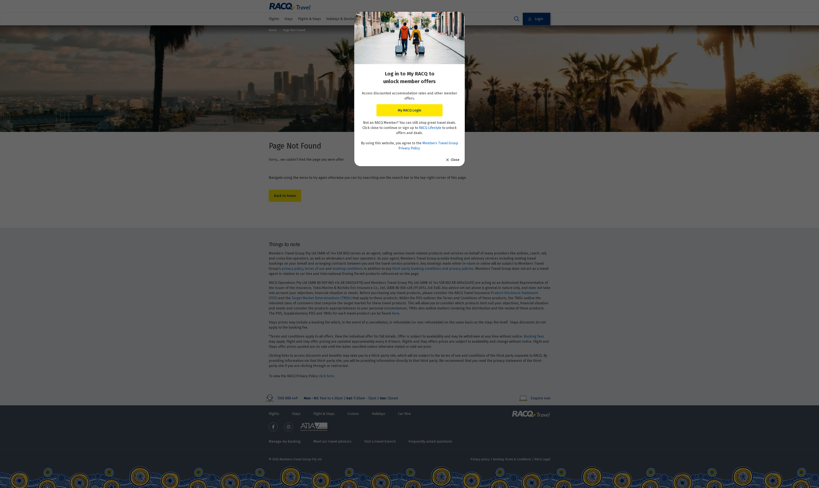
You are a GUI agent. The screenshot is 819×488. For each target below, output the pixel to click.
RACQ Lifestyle (430, 128)
